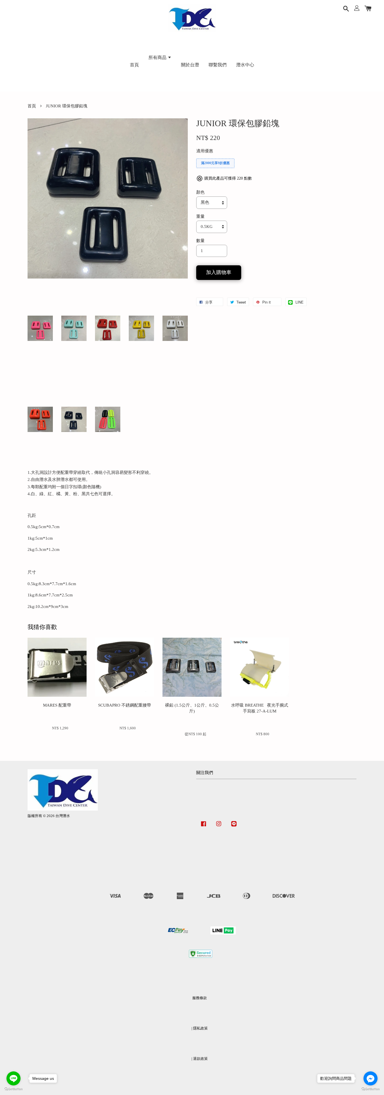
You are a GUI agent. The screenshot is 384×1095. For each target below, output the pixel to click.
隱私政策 (200, 1028)
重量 (200, 216)
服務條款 (199, 998)
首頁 (134, 64)
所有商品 (158, 57)
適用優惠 (204, 151)
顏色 (200, 192)
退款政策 (200, 1059)
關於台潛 (190, 64)
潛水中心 (245, 64)
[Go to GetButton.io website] (371, 1089)
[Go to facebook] (370, 1078)
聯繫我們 (218, 64)
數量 (200, 240)
